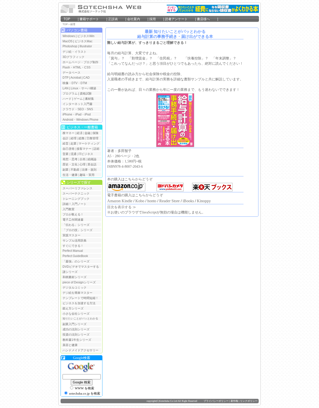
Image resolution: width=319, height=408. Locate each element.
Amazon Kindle (119, 201)
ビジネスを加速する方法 (79, 303)
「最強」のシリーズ (76, 261)
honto (151, 201)
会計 (66, 138)
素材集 (89, 99)
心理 (82, 164)
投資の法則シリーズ (76, 334)
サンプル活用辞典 (74, 240)
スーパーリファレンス (77, 188)
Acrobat (76, 77)
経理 (72, 24)
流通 (74, 154)
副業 (66, 169)
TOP (70, 19)
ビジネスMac (83, 41)
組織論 (91, 159)
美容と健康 (70, 345)
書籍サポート (92, 19)
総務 (81, 138)
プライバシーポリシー (216, 401)
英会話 (91, 164)
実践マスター (71, 235)
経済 (79, 133)
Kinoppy (204, 201)
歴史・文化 (70, 164)
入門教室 (69, 209)
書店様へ (206, 19)
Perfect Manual (73, 251)
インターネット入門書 (77, 104)
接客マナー (84, 149)
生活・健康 (70, 175)
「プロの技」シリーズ (77, 230)
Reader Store (169, 201)
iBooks (188, 201)
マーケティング (89, 143)
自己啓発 (69, 149)
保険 (95, 133)
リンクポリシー (248, 401)
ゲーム (78, 99)
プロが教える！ (73, 214)
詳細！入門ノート (74, 204)
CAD (86, 77)
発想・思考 (70, 159)
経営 (66, 143)
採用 (155, 19)
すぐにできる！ (73, 246)
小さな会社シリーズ (76, 313)
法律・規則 (88, 169)
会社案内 (137, 19)
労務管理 (92, 138)
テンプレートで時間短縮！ (80, 298)
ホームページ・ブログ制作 (80, 62)
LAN (66, 88)
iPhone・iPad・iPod (77, 114)
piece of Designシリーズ (79, 282)
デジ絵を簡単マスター (77, 293)
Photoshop (70, 46)
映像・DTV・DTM (75, 83)
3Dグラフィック (73, 57)
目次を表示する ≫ (121, 207)
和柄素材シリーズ (74, 277)
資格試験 (86, 93)
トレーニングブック (76, 199)
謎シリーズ (70, 272)
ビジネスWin (85, 36)
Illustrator (86, 46)
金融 (87, 133)
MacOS (68, 41)
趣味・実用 (87, 175)
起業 (74, 143)
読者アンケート (179, 19)
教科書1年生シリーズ (77, 340)
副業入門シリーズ (74, 324)
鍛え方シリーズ (73, 308)
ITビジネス (86, 154)
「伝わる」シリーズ (76, 225)
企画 (82, 159)
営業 (66, 154)
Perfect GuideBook (75, 256)
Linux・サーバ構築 (83, 88)
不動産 (75, 169)
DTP (66, 77)
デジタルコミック (74, 287)
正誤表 (115, 19)
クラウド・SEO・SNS (78, 109)
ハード (67, 99)
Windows (69, 36)
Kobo (139, 201)
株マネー (69, 133)
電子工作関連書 (73, 219)
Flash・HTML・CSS (76, 67)
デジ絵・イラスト (74, 51)
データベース (71, 72)
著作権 (234, 401)
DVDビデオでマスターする (81, 266)
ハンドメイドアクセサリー (80, 350)
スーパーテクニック (76, 193)
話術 (96, 149)
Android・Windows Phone (80, 119)
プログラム (70, 93)
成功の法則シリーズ (76, 329)
